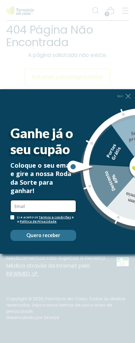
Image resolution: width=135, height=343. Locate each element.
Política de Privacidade (38, 221)
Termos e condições (55, 217)
